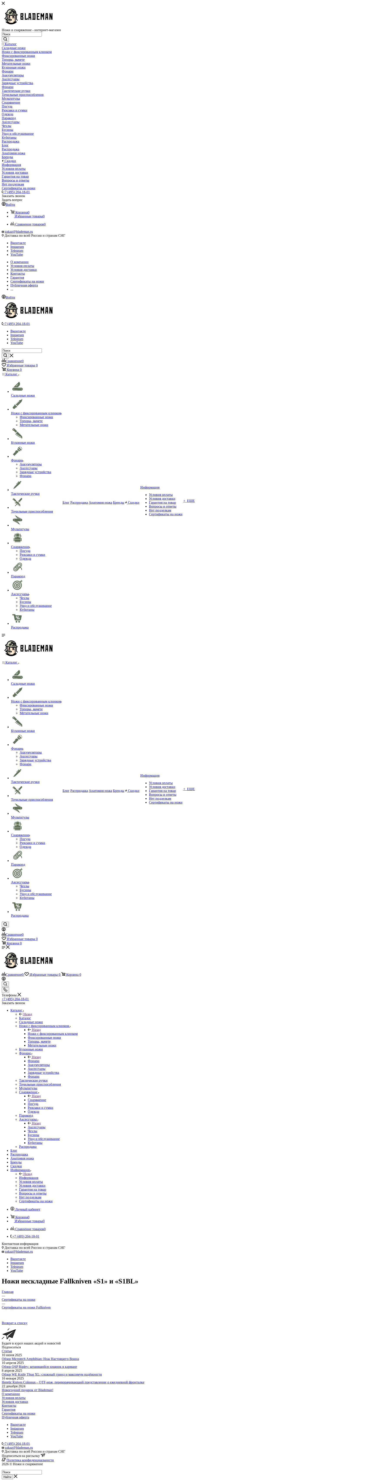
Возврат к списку (14, 1323)
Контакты (9, 1405)
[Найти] (5, 39)
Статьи (7, 1351)
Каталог (25, 1018)
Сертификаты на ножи (18, 1413)
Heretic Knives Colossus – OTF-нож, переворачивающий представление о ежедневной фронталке (73, 1382)
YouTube (16, 254)
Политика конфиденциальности (30, 1460)
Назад (27, 1014)
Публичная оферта (15, 1417)
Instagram (17, 247)
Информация (28, 1178)
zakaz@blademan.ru (19, 231)
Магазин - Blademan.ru (18, 1468)
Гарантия (8, 1409)
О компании (11, 1394)
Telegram (16, 250)
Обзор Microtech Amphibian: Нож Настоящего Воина (40, 1359)
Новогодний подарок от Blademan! (27, 1390)
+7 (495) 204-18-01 (16, 192)
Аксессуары (36, 1127)
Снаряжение (37, 1100)
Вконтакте (18, 243)
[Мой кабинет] (4, 930)
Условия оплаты (14, 1398)
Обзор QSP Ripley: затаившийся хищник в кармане (39, 1366)
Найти (7, 1477)
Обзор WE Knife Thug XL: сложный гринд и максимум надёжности (52, 1374)
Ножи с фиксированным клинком (53, 1034)
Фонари (33, 1061)
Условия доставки (15, 1402)
